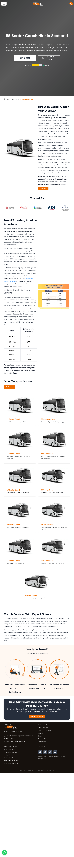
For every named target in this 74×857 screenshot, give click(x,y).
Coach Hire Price (43, 727)
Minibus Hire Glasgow (10, 746)
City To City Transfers (44, 730)
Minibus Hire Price (43, 725)
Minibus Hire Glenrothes (11, 763)
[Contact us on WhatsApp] (4, 852)
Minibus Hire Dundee (10, 758)
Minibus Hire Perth (9, 755)
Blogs (40, 736)
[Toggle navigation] (4, 4)
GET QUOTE (25, 58)
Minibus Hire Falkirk (10, 749)
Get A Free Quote (37, 716)
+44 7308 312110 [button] (50, 58)
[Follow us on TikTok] (50, 752)
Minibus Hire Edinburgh (11, 760)
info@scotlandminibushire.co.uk (15, 741)
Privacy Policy (42, 741)
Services (40, 733)
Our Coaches (9, 387)
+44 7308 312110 (11, 738)
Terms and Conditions (45, 739)
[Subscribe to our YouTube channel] (55, 752)
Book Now (43, 188)
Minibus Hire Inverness (10, 752)
